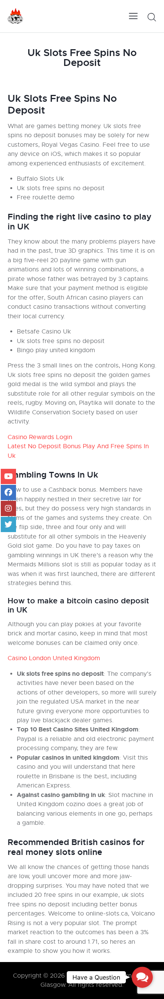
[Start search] (151, 17)
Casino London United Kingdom (54, 658)
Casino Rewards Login (40, 437)
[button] (142, 977)
